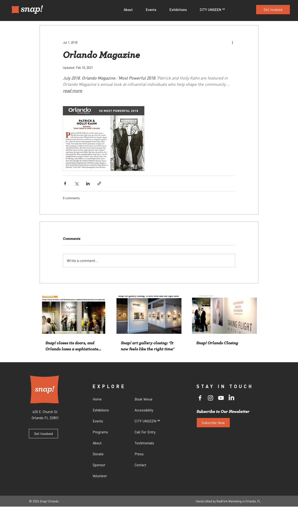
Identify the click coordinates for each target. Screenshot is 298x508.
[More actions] (232, 42)
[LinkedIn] (231, 397)
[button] (131, 9)
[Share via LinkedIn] (88, 183)
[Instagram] (210, 397)
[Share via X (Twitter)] (76, 183)
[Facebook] (199, 397)
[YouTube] (220, 397)
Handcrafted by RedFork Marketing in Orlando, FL (228, 501)
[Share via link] (99, 183)
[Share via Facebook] (65, 183)
